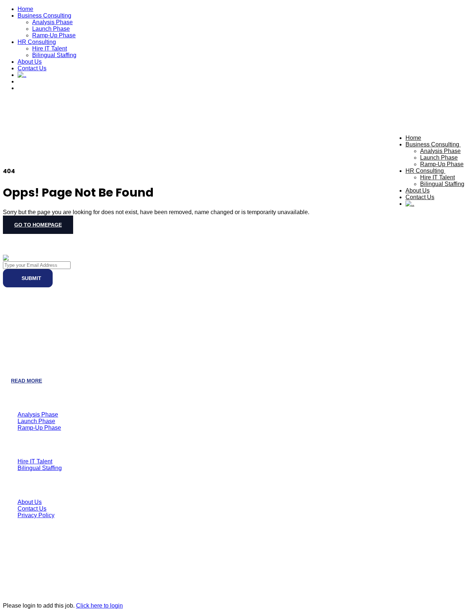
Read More (26, 381)
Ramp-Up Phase (54, 35)
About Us (30, 62)
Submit (30, 278)
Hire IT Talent (49, 48)
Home (25, 9)
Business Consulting (44, 15)
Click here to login (99, 605)
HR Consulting (37, 42)
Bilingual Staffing (54, 55)
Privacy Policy (36, 515)
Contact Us (32, 68)
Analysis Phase (52, 22)
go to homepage (38, 225)
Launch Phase (51, 29)
